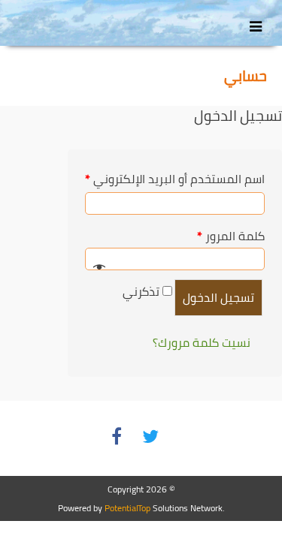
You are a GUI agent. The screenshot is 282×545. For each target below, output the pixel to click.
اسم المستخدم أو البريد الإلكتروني (175, 178)
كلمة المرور (231, 235)
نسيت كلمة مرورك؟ (201, 342)
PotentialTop (127, 507)
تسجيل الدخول (218, 297)
